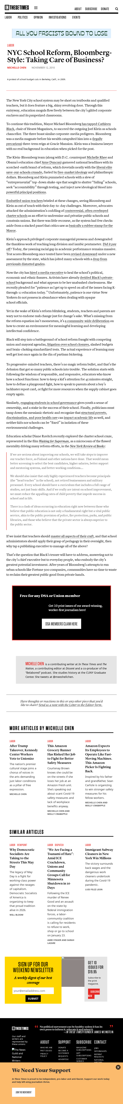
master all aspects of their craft (72, 536)
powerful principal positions (26, 192)
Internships (100, 1051)
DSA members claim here (61, 623)
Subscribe (91, 9)
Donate (105, 9)
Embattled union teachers (24, 201)
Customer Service (81, 1060)
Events (76, 17)
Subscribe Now (94, 994)
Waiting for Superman (54, 441)
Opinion (38, 17)
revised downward (83, 254)
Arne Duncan (51, 162)
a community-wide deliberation (87, 321)
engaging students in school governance (49, 403)
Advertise (63, 1059)
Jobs (96, 1048)
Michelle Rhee (97, 157)
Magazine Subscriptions (84, 1048)
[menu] (36, 8)
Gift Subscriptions (84, 1054)
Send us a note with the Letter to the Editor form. (70, 705)
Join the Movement (24, 1092)
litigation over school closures (68, 344)
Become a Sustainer (63, 1051)
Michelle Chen (16, 67)
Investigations (57, 17)
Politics (23, 17)
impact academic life (78, 417)
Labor (8, 17)
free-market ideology (72, 172)
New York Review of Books (87, 446)
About (78, 9)
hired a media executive (46, 272)
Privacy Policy (44, 1055)
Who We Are (46, 1047)
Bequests (63, 1056)
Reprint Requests (99, 1055)
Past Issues (46, 1050)
